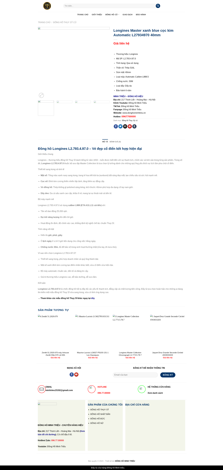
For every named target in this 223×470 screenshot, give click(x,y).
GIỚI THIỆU (97, 15)
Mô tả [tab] (105, 142)
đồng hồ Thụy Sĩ (69, 298)
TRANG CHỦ (82, 15)
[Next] (105, 63)
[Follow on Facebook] (72, 374)
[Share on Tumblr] (134, 126)
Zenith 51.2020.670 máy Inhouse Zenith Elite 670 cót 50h (55, 354)
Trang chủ (44, 22)
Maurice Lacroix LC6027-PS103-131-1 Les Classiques (93, 354)
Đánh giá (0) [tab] (115, 142)
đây (93, 298)
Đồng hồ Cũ (111, 15)
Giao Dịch (128, 15)
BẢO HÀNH (141, 15)
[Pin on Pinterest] (130, 126)
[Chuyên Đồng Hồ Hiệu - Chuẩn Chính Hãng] (48, 6)
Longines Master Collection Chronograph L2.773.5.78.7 (130, 354)
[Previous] (42, 63)
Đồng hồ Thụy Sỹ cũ (64, 22)
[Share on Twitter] (120, 126)
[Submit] (158, 6)
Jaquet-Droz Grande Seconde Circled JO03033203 (167, 354)
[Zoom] (41, 95)
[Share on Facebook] (116, 126)
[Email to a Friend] (125, 126)
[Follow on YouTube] (76, 374)
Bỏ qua (128, 468)
